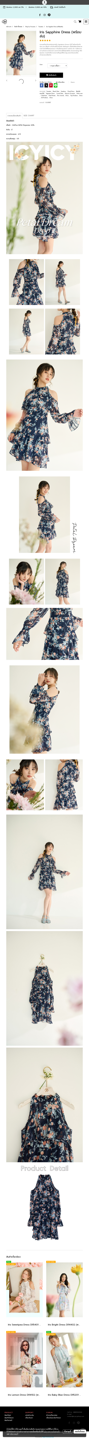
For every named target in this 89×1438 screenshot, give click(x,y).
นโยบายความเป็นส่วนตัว (52, 1431)
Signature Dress (50, 93)
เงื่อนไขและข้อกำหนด (53, 1418)
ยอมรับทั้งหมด (80, 1431)
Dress (67, 95)
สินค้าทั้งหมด (9, 1418)
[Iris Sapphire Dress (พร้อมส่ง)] (21, 53)
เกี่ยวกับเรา (29, 1418)
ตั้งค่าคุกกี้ (67, 1431)
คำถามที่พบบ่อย (51, 1415)
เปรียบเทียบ (61, 82)
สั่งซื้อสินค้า (52, 75)
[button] (74, 21)
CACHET (48, 102)
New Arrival (60, 95)
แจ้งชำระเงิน (29, 1415)
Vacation (48, 91)
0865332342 (77, 1412)
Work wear (79, 93)
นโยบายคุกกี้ (14, 1434)
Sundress (63, 91)
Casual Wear (60, 93)
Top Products (74, 95)
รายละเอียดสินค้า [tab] (14, 115)
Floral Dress (71, 91)
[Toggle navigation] (86, 21)
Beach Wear (56, 91)
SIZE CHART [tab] (29, 115)
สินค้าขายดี (8, 1420)
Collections (44, 95)
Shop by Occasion (70, 93)
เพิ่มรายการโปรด (46, 82)
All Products (44, 97)
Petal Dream (52, 95)
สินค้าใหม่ (8, 1415)
